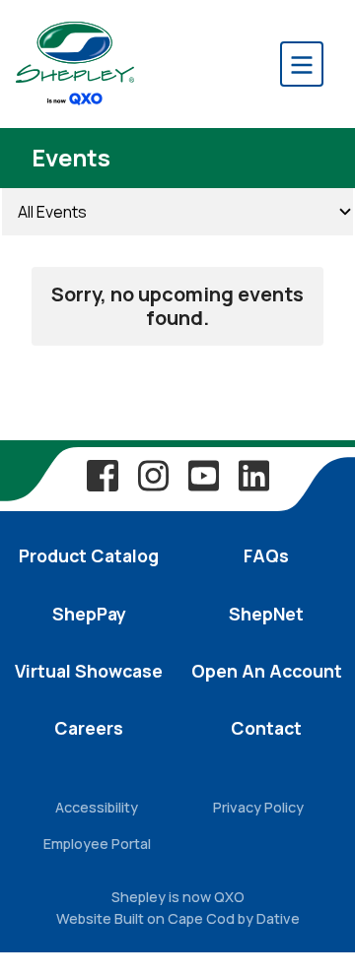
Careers (88, 728)
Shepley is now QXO (178, 896)
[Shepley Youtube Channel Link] (203, 475)
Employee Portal (97, 843)
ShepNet (266, 613)
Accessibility (96, 807)
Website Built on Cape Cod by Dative (178, 918)
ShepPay (89, 613)
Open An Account (266, 671)
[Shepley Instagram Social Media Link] (153, 475)
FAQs (266, 555)
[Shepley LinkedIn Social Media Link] (253, 475)
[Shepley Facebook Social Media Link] (102, 475)
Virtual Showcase (89, 671)
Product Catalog (89, 555)
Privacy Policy (258, 807)
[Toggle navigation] (301, 64)
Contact (266, 728)
